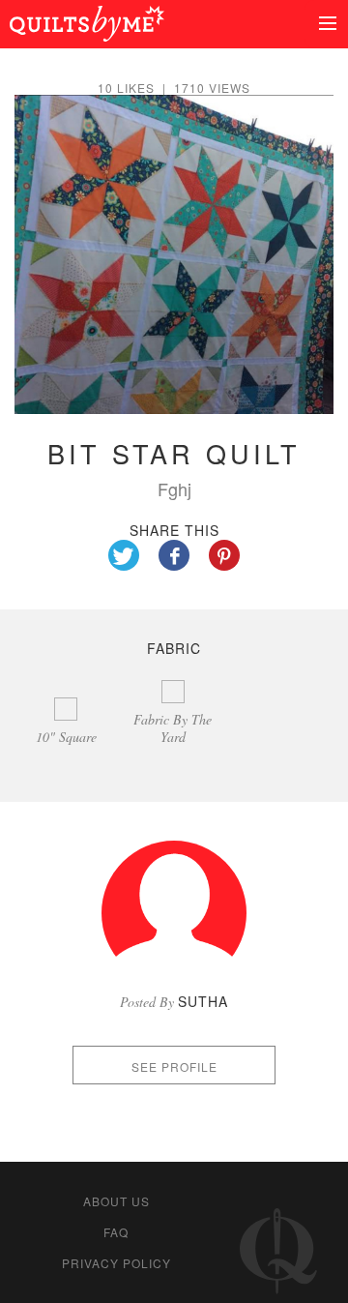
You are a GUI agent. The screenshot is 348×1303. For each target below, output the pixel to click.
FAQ (116, 1232)
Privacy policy (116, 1263)
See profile (174, 1066)
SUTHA (203, 1001)
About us (116, 1201)
